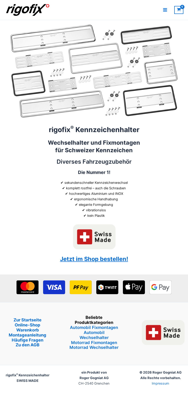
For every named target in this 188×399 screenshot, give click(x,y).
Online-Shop (27, 324)
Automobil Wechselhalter (94, 335)
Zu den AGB (27, 344)
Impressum (160, 383)
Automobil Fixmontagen (94, 327)
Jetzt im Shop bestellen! (94, 258)
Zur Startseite (27, 319)
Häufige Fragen (27, 339)
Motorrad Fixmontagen (94, 342)
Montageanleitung (27, 334)
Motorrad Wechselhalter (94, 347)
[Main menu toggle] (165, 9)
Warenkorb (27, 329)
